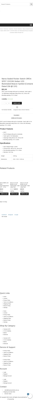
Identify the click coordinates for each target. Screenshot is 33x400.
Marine (5, 332)
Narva (19, 109)
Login (4, 372)
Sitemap (5, 307)
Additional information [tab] (16, 118)
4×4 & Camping (7, 331)
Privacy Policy (6, 300)
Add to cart (17, 103)
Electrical (6, 28)
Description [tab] (16, 115)
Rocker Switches (18, 28)
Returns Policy (7, 305)
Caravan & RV (6, 329)
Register (5, 374)
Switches (11, 28)
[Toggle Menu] (31, 25)
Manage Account (7, 375)
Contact (5, 298)
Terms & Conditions (8, 302)
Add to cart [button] (4, 193)
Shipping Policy (7, 303)
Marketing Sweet (18, 399)
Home (1, 28)
